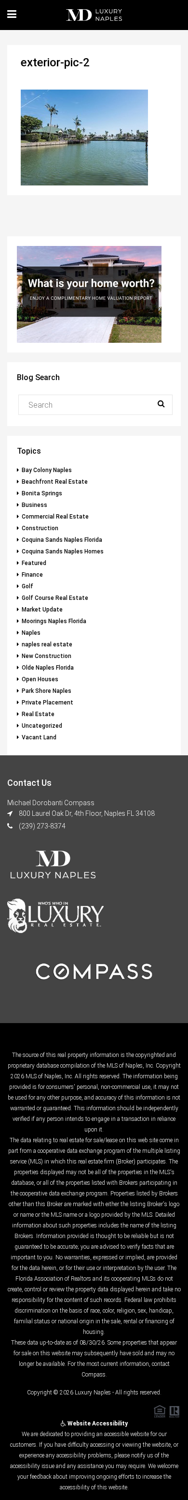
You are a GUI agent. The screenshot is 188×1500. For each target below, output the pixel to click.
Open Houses (40, 679)
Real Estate (38, 714)
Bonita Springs (42, 493)
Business (34, 505)
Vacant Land (39, 737)
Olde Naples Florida (48, 667)
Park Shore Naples (46, 691)
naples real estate (47, 644)
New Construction (46, 656)
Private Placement (47, 702)
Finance (32, 574)
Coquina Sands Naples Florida (62, 539)
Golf (27, 586)
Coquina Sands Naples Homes (63, 551)
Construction (40, 528)
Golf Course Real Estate (55, 598)
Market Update (42, 609)
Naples (31, 632)
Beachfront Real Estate (55, 481)
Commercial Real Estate (55, 516)
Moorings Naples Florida (54, 621)
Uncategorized (42, 725)
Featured (34, 563)
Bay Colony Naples (47, 470)
